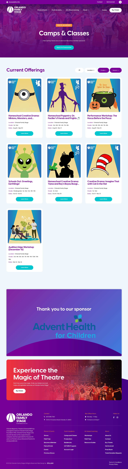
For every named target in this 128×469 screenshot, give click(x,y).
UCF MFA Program (70, 446)
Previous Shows (49, 453)
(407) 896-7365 (50, 417)
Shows (46, 435)
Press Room (109, 449)
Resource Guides (90, 442)
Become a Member (50, 442)
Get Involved (111, 2)
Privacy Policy (113, 464)
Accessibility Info (14, 2)
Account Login (69, 449)
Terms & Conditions (115, 462)
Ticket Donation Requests (113, 453)
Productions (68, 439)
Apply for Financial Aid (64, 47)
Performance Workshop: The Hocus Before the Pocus (102, 117)
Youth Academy (69, 431)
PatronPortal (48, 446)
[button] (64, 47)
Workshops (88, 435)
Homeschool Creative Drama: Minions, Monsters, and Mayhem (24, 118)
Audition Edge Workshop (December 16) (21, 248)
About (107, 431)
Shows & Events (49, 431)
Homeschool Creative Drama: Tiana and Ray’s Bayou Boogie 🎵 (63, 184)
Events (46, 449)
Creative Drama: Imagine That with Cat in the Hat (103, 182)
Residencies (68, 442)
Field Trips (47, 439)
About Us (108, 435)
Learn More (24, 133)
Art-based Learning (91, 431)
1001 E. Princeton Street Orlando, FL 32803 (58, 420)
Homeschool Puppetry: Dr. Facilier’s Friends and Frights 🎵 (64, 117)
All (79, 70)
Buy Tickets (115, 10)
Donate (104, 10)
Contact (99, 2)
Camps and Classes (70, 435)
